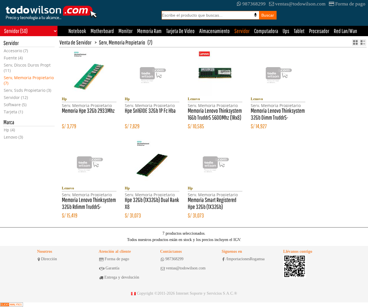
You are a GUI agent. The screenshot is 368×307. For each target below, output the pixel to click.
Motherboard (102, 31)
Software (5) (15, 104)
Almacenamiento (214, 31)
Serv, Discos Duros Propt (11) (27, 67)
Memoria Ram (149, 31)
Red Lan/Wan (345, 31)
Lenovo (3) (13, 137)
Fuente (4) (13, 58)
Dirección (49, 259)
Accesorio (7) (16, 50)
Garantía (112, 268)
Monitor (125, 31)
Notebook (77, 31)
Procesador (319, 31)
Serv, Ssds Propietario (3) (27, 90)
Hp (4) (9, 130)
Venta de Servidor (75, 42)
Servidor (242, 31)
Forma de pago (350, 4)
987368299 (254, 4)
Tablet (299, 31)
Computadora (266, 31)
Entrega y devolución (121, 277)
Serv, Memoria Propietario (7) (29, 80)
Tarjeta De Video (180, 31)
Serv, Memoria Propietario (122, 42)
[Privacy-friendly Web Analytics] (11, 304)
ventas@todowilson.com (300, 4)
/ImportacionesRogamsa (245, 259)
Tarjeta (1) (13, 111)
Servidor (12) (16, 97)
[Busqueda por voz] (255, 15)
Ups (286, 31)
